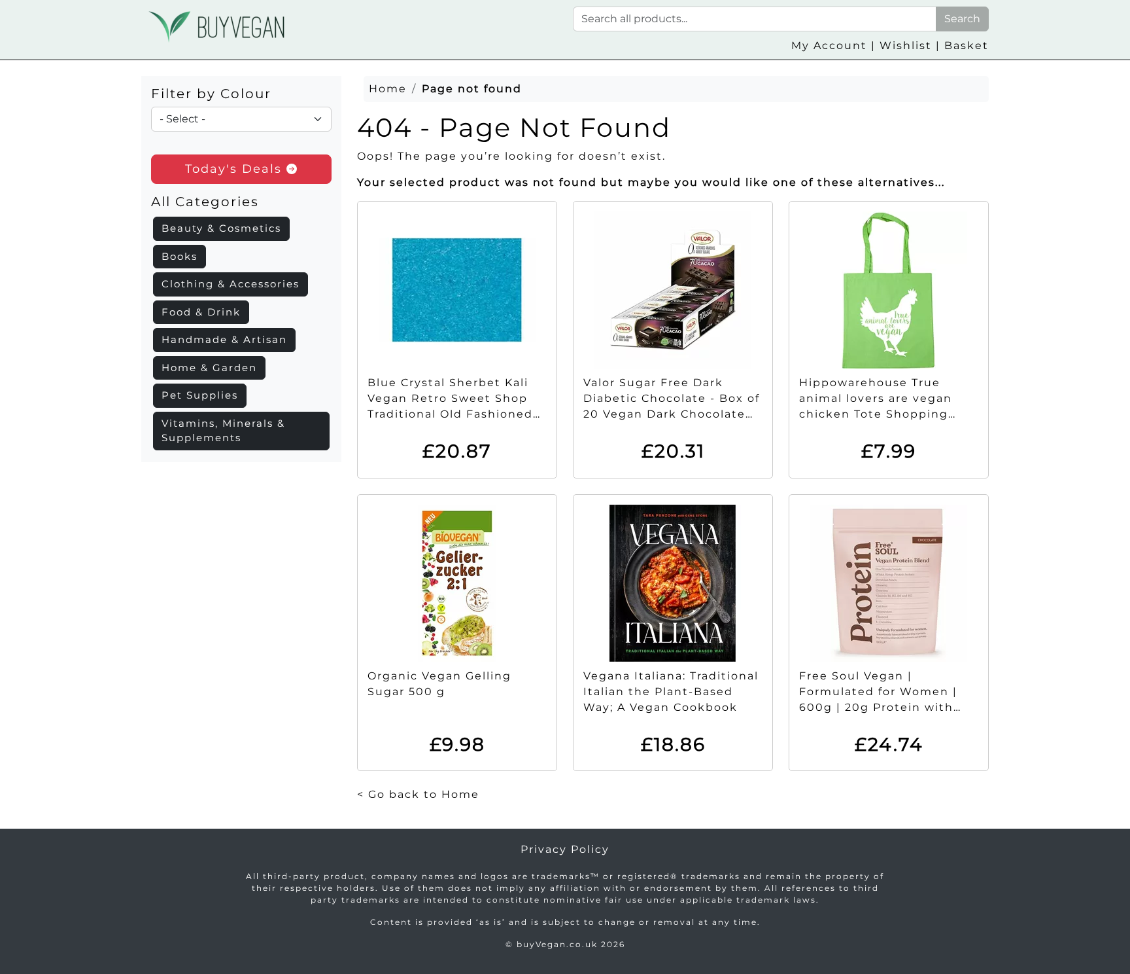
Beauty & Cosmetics (221, 228)
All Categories (205, 201)
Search (962, 18)
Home (388, 88)
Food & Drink (201, 312)
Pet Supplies (200, 395)
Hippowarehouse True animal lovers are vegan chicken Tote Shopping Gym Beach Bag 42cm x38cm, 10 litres (875, 414)
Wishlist (906, 45)
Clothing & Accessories (231, 284)
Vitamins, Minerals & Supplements (223, 430)
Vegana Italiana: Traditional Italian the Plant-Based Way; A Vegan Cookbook (671, 691)
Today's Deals (235, 169)
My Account (829, 45)
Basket (966, 45)
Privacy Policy (565, 849)
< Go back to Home (418, 794)
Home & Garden (209, 367)
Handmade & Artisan (224, 339)
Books (179, 256)
